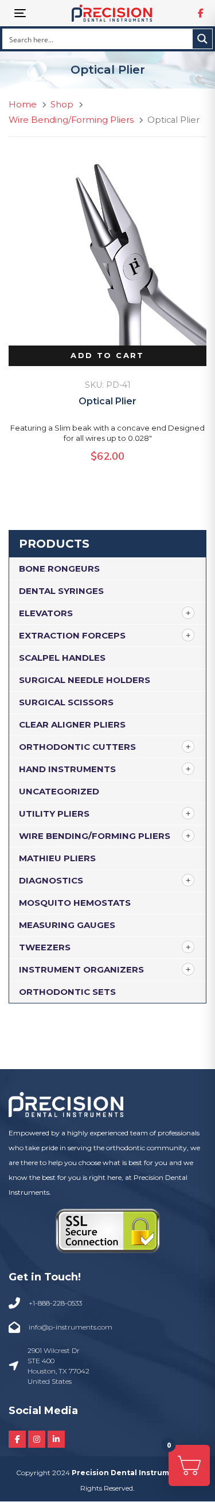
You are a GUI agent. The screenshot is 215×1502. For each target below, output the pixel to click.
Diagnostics (51, 880)
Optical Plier (107, 401)
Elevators (46, 613)
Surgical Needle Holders (84, 679)
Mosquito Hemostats (75, 902)
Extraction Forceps (72, 635)
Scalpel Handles (62, 657)
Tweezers (45, 947)
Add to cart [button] (107, 355)
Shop (61, 104)
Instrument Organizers (81, 969)
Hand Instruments (67, 769)
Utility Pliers (54, 813)
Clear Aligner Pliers (72, 724)
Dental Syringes (61, 590)
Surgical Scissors (66, 702)
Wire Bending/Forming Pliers (94, 835)
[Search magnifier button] (202, 39)
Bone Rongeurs (59, 568)
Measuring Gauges (67, 924)
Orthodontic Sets (67, 991)
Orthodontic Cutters (77, 746)
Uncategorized (59, 791)
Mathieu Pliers (57, 858)
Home (23, 104)
